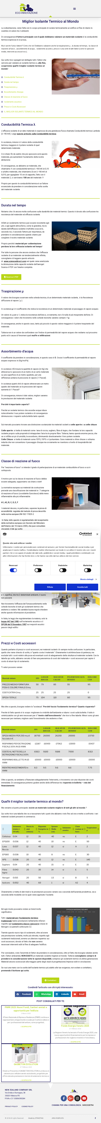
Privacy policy (11, 1106)
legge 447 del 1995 (10, 621)
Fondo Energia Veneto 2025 (75, 1026)
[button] (75, 9)
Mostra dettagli (86, 579)
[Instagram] (77, 1098)
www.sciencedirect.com (15, 261)
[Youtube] (84, 1098)
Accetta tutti (82, 587)
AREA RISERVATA (58, 1118)
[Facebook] (64, 1098)
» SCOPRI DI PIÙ (25, 1027)
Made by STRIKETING (35, 1118)
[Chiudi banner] (97, 534)
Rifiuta (50, 587)
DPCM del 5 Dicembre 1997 (13, 624)
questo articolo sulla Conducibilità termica (36, 134)
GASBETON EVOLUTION (26, 1064)
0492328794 (87, 1105)
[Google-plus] (70, 1098)
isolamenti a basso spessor (25, 924)
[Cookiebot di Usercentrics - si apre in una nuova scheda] (81, 534)
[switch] (38, 570)
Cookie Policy (27, 1106)
